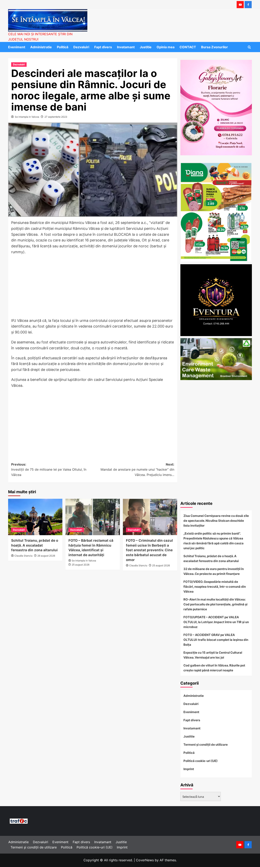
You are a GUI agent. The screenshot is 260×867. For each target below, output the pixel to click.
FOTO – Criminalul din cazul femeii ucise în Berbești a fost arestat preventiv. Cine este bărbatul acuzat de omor (149, 550)
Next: (137, 469)
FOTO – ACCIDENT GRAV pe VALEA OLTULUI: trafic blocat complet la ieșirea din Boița (215, 640)
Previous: (48, 469)
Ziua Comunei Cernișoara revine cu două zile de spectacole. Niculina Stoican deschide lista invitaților (216, 520)
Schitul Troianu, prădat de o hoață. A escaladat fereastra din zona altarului (34, 545)
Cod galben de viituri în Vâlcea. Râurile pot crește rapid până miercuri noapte (214, 667)
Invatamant (126, 47)
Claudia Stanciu (23, 555)
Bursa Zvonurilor (214, 47)
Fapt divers (103, 47)
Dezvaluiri (81, 47)
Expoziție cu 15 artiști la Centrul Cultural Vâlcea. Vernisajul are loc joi (212, 655)
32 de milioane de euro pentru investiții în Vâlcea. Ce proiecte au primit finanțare (213, 571)
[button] (249, 47)
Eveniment (16, 47)
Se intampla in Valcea (27, 116)
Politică (62, 47)
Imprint (188, 769)
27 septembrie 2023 (55, 116)
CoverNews (145, 860)
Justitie (146, 47)
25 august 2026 (80, 564)
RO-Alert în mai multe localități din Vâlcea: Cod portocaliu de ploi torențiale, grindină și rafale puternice (215, 604)
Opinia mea (165, 47)
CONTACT (188, 47)
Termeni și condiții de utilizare (205, 744)
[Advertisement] (92, 287)
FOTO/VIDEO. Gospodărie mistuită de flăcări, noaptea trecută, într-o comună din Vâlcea (214, 586)
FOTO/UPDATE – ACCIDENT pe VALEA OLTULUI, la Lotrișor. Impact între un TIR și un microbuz (216, 622)
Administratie (41, 47)
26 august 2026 (46, 555)
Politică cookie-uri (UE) (200, 761)
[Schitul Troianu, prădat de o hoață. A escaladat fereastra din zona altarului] (35, 517)
